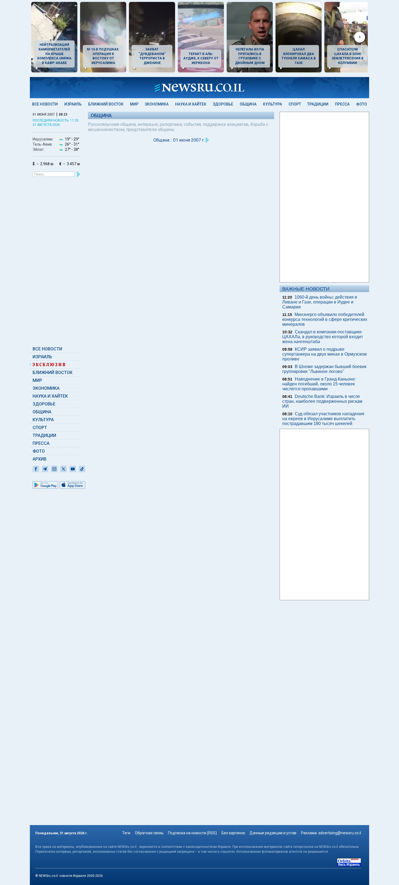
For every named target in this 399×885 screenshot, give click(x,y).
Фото (361, 104)
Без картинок (233, 833)
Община (248, 104)
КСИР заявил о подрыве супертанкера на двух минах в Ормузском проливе (324, 354)
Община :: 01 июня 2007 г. (179, 140)
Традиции (317, 104)
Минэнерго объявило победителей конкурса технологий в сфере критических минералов (324, 319)
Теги (126, 833)
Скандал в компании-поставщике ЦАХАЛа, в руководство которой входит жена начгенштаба (322, 337)
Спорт (295, 104)
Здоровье (223, 104)
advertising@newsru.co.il (339, 833)
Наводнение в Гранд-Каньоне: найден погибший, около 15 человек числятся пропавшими (319, 384)
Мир (134, 104)
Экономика (157, 104)
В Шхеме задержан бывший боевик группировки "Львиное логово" (324, 369)
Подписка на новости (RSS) (192, 833)
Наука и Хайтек (190, 104)
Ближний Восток (105, 104)
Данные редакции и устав (272, 833)
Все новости (45, 104)
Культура (272, 104)
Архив (39, 459)
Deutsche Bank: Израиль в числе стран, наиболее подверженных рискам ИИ (322, 401)
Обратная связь (149, 833)
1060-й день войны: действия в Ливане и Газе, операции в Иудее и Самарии (319, 302)
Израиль (73, 104)
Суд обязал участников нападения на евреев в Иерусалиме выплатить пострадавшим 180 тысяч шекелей (323, 418)
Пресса (342, 104)
